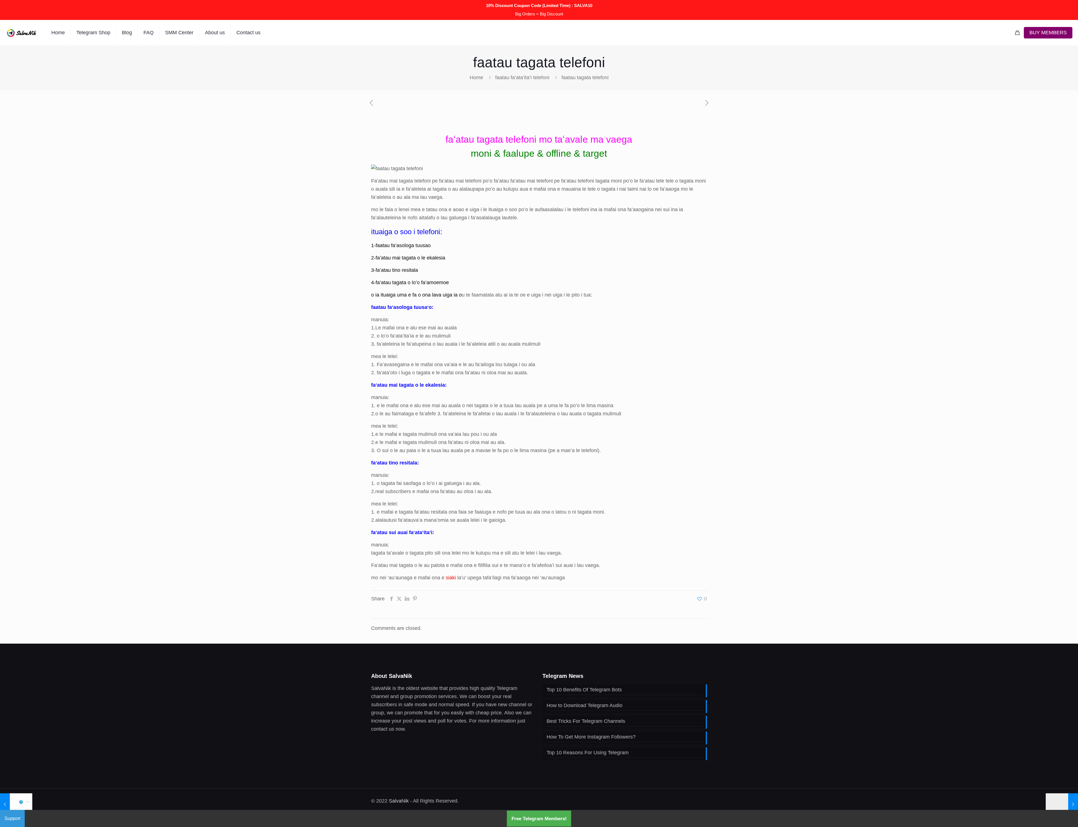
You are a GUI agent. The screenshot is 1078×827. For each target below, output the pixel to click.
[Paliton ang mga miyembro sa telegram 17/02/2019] (1062, 804)
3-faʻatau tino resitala (394, 270)
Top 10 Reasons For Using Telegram (588, 752)
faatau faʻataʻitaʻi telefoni (522, 77)
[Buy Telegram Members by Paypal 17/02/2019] (16, 804)
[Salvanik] (21, 32)
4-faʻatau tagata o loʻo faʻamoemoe (410, 282)
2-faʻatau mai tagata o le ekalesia (408, 258)
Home (476, 77)
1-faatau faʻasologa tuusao (401, 245)
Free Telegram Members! (539, 818)
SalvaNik (399, 801)
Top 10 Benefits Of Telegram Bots (584, 689)
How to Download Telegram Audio (584, 705)
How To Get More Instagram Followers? (591, 737)
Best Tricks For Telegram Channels (586, 721)
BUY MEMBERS (1048, 32)
